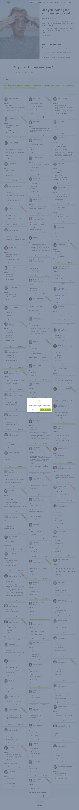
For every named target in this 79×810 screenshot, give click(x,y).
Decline (33, 409)
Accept (45, 409)
